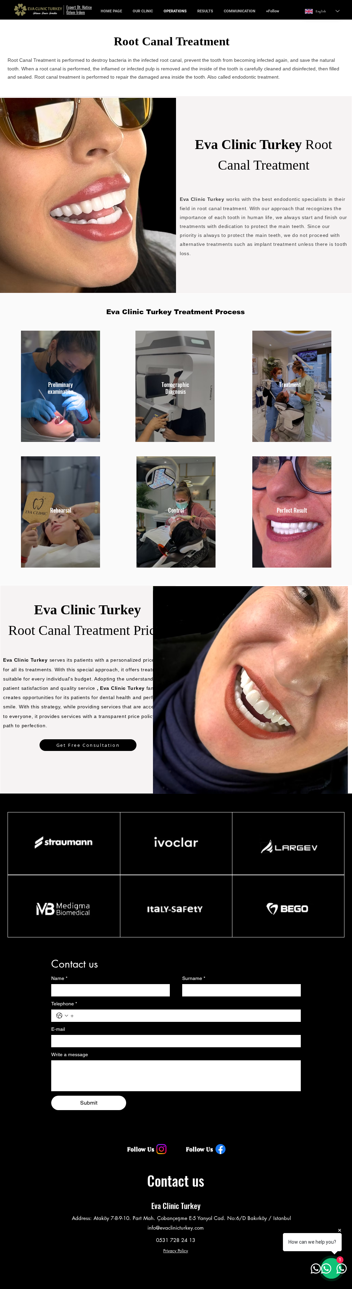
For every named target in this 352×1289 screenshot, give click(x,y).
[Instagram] (161, 1149)
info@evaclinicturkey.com (175, 1227)
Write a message (69, 1054)
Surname (193, 978)
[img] (36, 16)
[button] (142, 11)
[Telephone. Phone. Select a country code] (62, 1016)
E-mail (58, 1029)
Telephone (64, 1003)
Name (59, 978)
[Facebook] (220, 1149)
